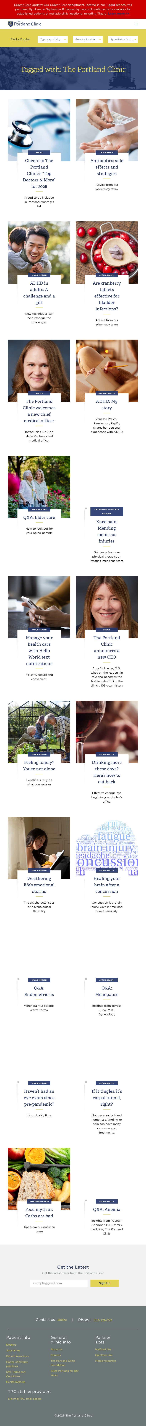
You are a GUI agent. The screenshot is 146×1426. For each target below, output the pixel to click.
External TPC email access (24, 1398)
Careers (56, 1355)
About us (56, 1349)
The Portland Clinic (24, 24)
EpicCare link (103, 1355)
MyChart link (103, 1349)
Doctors (11, 1344)
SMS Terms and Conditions (15, 1374)
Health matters (15, 1381)
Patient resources (17, 1356)
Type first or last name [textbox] (123, 39)
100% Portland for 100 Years (65, 1373)
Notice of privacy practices (17, 1364)
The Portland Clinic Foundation (63, 1363)
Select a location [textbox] (86, 39)
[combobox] (52, 39)
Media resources (105, 1360)
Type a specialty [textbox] (50, 39)
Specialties (13, 1350)
